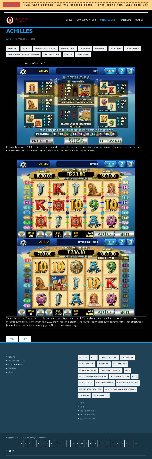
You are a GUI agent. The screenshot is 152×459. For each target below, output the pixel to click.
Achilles (19, 31)
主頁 (82, 403)
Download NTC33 (86, 20)
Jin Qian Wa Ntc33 (100, 396)
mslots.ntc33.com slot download (120, 389)
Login (11, 451)
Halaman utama (88, 411)
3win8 (8, 39)
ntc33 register (85, 383)
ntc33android (127, 357)
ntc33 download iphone (127, 383)
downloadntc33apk (109, 357)
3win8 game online (51, 54)
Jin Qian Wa (84, 396)
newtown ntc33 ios (87, 370)
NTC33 (68, 20)
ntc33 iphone (103, 364)
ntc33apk (83, 357)
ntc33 (127, 370)
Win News (126, 20)
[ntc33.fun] (17, 20)
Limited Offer (11, 4)
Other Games (107, 20)
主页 (82, 407)
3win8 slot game (68, 48)
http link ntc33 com (120, 377)
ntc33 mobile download (110, 370)
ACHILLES (68, 54)
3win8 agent (100, 48)
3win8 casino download (45, 48)
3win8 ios (26, 48)
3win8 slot (13, 48)
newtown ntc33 (120, 364)
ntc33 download (86, 364)
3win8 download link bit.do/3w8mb (23, 54)
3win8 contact (132, 48)
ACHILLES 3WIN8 (83, 54)
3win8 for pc (115, 48)
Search (139, 20)
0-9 (136, 443)
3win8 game (85, 48)
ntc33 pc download (105, 383)
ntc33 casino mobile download (93, 377)
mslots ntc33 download (90, 389)
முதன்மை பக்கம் (87, 418)
